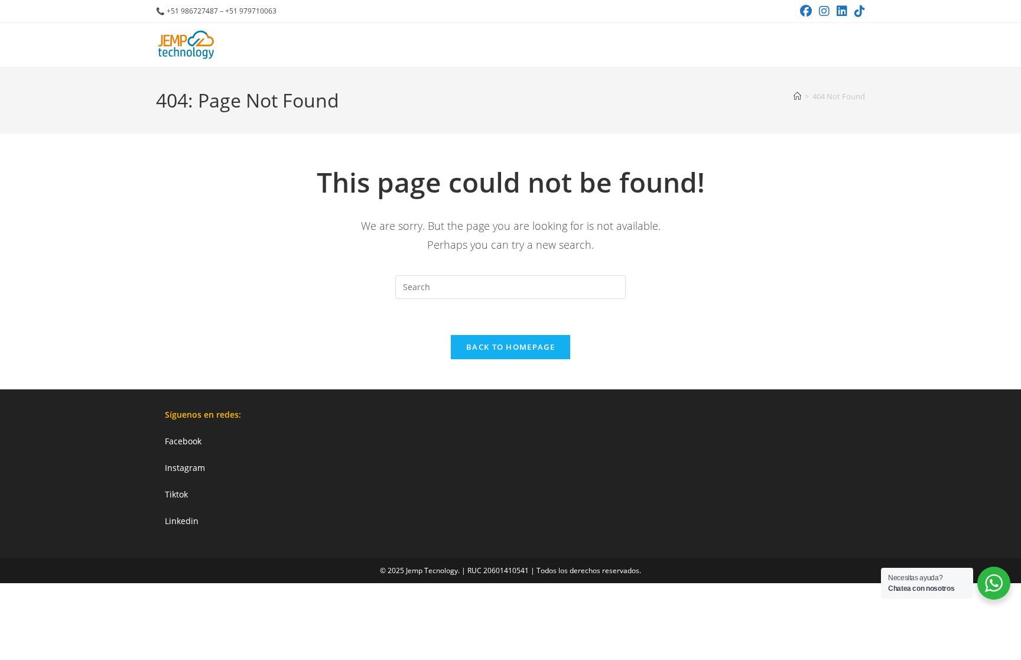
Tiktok (176, 494)
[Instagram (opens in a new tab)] (824, 11)
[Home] (797, 96)
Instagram (185, 467)
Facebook (183, 441)
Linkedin (182, 520)
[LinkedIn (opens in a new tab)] (842, 11)
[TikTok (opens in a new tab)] (858, 11)
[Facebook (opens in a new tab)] (805, 11)
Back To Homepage (510, 347)
